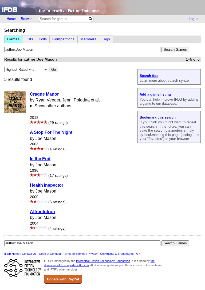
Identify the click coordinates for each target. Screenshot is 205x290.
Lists (29, 39)
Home (11, 19)
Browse (26, 19)
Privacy (93, 253)
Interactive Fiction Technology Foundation (103, 260)
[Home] (102, 7)
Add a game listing (155, 94)
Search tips (149, 76)
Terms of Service (74, 253)
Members (88, 39)
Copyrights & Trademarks (117, 253)
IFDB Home (11, 253)
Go (53, 70)
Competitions (63, 39)
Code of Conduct (50, 253)
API (138, 253)
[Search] (90, 19)
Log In (193, 19)
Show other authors (52, 106)
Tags (106, 39)
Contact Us (29, 253)
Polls (43, 39)
